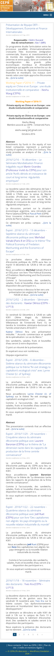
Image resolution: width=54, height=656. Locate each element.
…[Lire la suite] (16, 77)
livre (14, 547)
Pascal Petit (35, 213)
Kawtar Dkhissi (14, 331)
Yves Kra (39, 601)
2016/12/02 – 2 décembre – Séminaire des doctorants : (28, 303)
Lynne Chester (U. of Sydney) (28, 372)
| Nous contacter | (14, 645)
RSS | (41, 645)
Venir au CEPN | (31, 645)
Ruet (32, 544)
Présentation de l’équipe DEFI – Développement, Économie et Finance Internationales (26, 28)
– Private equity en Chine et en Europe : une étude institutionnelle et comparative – (28, 88)
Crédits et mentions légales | (31, 647)
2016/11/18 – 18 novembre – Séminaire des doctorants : (28, 584)
